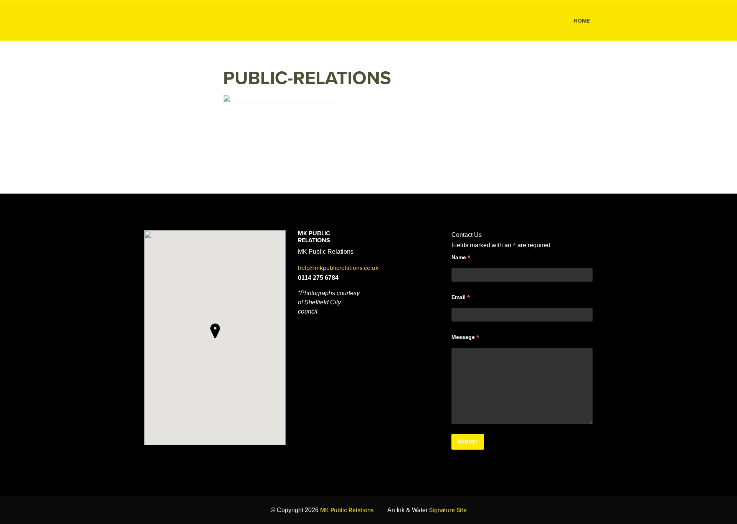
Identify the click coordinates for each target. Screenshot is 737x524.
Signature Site (448, 510)
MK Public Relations (189, 21)
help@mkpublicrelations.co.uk (338, 268)
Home (581, 21)
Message (465, 337)
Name (460, 257)
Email (460, 297)
